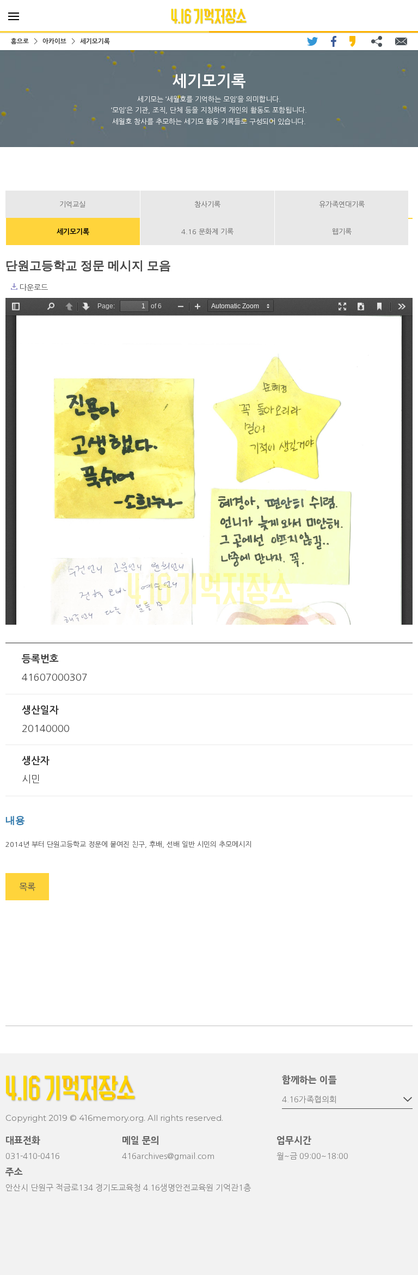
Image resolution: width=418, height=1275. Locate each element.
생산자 (36, 761)
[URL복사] (376, 41)
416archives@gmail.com (168, 1156)
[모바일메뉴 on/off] (13, 16)
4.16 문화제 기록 (207, 231)
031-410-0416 (32, 1156)
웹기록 (342, 231)
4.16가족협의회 (309, 1099)
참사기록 (207, 204)
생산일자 (40, 710)
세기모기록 (95, 41)
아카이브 (54, 41)
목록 (27, 886)
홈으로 (20, 41)
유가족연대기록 (342, 204)
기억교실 (72, 204)
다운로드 (14, 286)
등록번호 (40, 659)
